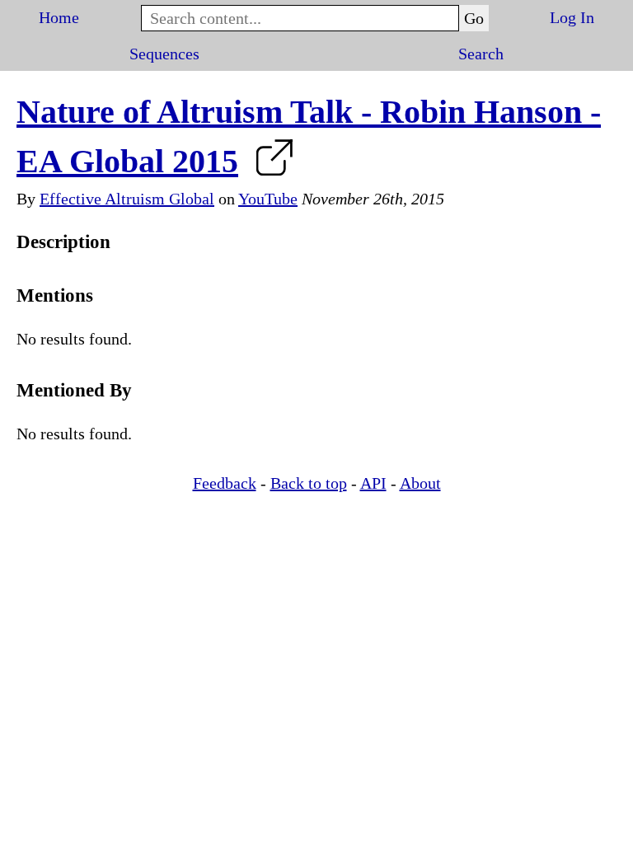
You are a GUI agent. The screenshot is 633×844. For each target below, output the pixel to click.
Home (59, 17)
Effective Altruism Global (127, 199)
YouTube (268, 199)
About (420, 483)
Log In (572, 17)
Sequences (164, 54)
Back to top (308, 483)
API (373, 483)
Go (474, 18)
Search (481, 54)
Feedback (224, 483)
